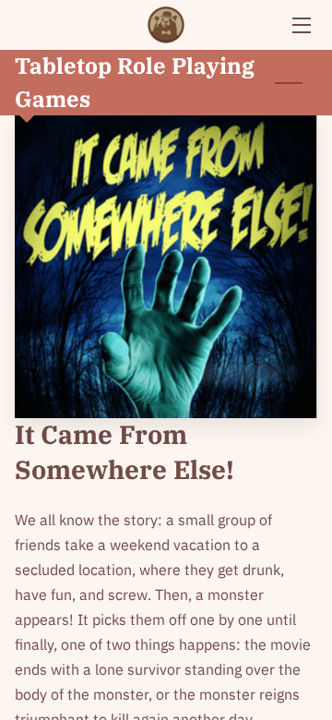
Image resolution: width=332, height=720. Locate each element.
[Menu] (300, 25)
